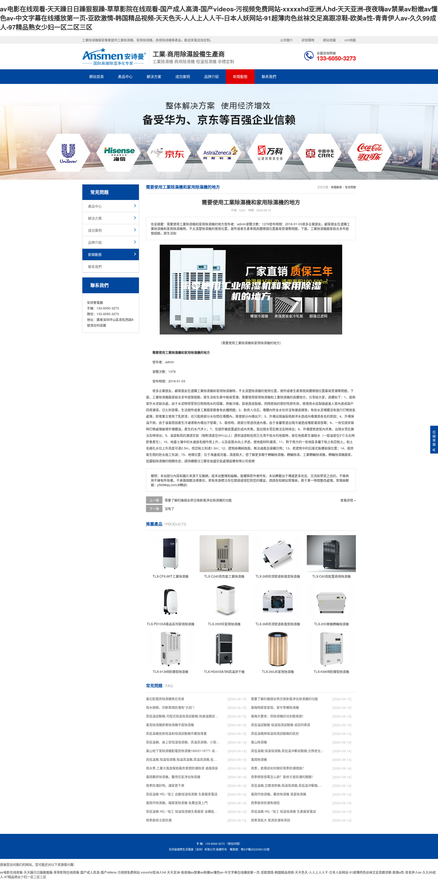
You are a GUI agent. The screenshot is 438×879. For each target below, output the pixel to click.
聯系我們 (269, 76)
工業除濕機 (282, 397)
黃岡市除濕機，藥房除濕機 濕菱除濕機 (278, 794)
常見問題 (350, 187)
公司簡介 (286, 40)
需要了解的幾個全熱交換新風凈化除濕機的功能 (198, 500)
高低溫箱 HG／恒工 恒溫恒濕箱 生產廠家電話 (283, 811)
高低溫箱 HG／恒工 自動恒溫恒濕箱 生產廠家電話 (181, 794)
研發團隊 (308, 40)
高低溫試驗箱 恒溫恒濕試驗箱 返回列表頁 (280, 724)
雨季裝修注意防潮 (159, 820)
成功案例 (182, 76)
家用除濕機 (263, 397)
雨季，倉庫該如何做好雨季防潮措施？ (278, 768)
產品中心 (125, 76)
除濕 (226, 390)
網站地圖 (329, 40)
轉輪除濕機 (276, 454)
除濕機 (208, 390)
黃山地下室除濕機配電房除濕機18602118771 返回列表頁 (182, 750)
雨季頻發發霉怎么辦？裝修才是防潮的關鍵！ (283, 776)
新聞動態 (240, 76)
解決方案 (154, 76)
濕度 (212, 435)
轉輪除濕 (293, 454)
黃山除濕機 (259, 742)
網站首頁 (96, 76)
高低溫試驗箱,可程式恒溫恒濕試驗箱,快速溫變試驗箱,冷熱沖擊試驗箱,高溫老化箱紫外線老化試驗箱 (182, 716)
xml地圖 (350, 40)
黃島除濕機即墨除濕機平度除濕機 (170, 724)
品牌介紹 (211, 76)
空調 (344, 422)
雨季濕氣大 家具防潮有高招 (270, 820)
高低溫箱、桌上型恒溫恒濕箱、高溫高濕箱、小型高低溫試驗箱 (182, 742)
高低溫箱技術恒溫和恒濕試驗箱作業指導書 (176, 733)
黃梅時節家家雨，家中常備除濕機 (275, 707)
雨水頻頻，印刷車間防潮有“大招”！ (171, 707)
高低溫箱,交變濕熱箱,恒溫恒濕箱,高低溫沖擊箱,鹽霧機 (287, 785)
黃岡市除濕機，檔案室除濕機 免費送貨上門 (177, 802)
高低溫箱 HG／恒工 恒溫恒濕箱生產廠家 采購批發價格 (182, 811)
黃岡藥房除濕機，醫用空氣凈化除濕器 (173, 776)
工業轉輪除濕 (312, 454)
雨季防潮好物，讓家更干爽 (165, 785)
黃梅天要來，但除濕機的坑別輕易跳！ (278, 716)
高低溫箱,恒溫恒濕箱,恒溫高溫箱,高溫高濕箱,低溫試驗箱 (182, 759)
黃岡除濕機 (259, 759)
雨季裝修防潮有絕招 (265, 802)
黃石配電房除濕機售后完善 (165, 698)
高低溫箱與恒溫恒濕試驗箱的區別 (275, 733)
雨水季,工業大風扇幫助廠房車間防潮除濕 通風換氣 (182, 768)
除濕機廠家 (167, 397)
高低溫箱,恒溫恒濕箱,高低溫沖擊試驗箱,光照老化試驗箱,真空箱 (287, 750)
